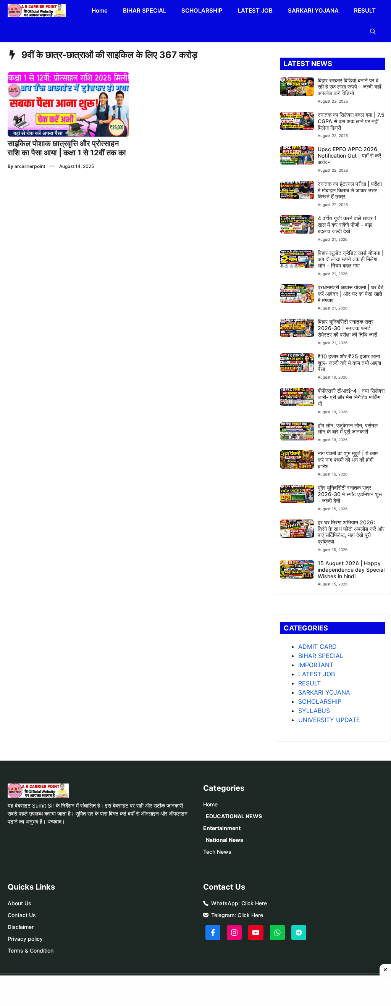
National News (224, 840)
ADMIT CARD (317, 646)
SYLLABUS (314, 710)
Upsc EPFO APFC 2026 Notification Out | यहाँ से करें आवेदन (349, 155)
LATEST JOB (255, 10)
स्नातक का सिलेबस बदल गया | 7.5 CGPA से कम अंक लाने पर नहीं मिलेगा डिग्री (351, 121)
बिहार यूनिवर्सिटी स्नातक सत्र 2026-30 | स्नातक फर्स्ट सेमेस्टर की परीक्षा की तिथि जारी (347, 328)
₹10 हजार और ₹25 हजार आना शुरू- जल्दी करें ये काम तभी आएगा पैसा (349, 362)
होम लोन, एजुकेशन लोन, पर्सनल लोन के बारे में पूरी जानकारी (348, 428)
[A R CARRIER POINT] (37, 10)
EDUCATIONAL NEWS (234, 816)
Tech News (217, 851)
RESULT (365, 10)
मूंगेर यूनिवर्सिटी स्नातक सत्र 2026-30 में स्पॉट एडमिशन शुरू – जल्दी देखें (350, 494)
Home (100, 10)
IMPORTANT (315, 665)
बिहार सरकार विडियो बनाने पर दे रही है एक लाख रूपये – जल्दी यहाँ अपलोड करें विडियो (349, 87)
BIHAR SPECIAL (144, 10)
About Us (19, 903)
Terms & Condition (30, 950)
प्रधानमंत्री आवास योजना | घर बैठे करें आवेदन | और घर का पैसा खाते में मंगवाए (350, 293)
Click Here (254, 903)
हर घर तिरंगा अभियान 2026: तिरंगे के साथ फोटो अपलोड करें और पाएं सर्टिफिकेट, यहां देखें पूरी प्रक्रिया (351, 532)
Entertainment (222, 828)
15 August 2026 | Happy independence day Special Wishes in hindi (351, 569)
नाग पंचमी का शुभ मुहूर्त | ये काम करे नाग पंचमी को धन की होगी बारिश (348, 459)
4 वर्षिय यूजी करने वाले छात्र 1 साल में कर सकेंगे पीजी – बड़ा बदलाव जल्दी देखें (347, 224)
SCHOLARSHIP (202, 10)
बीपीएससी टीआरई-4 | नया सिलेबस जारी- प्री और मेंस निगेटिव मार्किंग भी (351, 397)
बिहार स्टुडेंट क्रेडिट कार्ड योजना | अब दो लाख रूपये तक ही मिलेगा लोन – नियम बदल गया (351, 259)
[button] (372, 31)
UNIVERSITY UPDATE (329, 720)
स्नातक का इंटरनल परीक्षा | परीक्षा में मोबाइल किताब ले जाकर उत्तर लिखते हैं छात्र (350, 190)
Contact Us (22, 915)
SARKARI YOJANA (313, 10)
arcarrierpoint (30, 166)
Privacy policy (25, 938)
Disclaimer (21, 927)
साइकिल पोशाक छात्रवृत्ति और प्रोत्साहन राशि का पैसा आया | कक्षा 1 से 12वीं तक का (67, 148)
